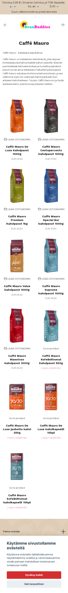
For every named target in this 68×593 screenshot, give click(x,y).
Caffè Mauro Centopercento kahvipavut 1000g (51, 150)
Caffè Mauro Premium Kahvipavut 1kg (17, 220)
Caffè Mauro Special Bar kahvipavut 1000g (51, 220)
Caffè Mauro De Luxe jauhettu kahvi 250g (17, 429)
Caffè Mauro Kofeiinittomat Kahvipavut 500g (51, 359)
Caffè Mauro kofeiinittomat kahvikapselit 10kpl (17, 499)
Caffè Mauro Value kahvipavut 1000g (17, 287)
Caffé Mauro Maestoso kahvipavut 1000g (17, 359)
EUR (53, 6)
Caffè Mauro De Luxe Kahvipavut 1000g (17, 150)
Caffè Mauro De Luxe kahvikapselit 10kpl (51, 429)
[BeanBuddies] (34, 25)
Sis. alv (32, 6)
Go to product (51, 348)
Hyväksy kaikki (34, 575)
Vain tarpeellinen (34, 584)
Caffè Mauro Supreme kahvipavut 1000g (51, 289)
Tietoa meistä (11, 531)
